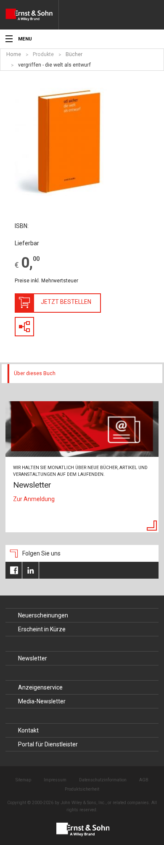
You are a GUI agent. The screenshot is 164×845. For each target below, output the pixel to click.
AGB (143, 780)
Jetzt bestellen (66, 301)
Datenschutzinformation (103, 780)
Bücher (74, 54)
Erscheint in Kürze (42, 629)
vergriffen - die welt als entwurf (54, 65)
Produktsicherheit (82, 789)
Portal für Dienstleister (48, 744)
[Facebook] (13, 570)
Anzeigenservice (40, 687)
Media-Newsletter (42, 701)
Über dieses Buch (35, 373)
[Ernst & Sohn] (31, 15)
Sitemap (23, 780)
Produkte (43, 54)
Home (13, 54)
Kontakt (28, 730)
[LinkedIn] (30, 570)
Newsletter (32, 658)
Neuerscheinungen (43, 615)
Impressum (55, 780)
